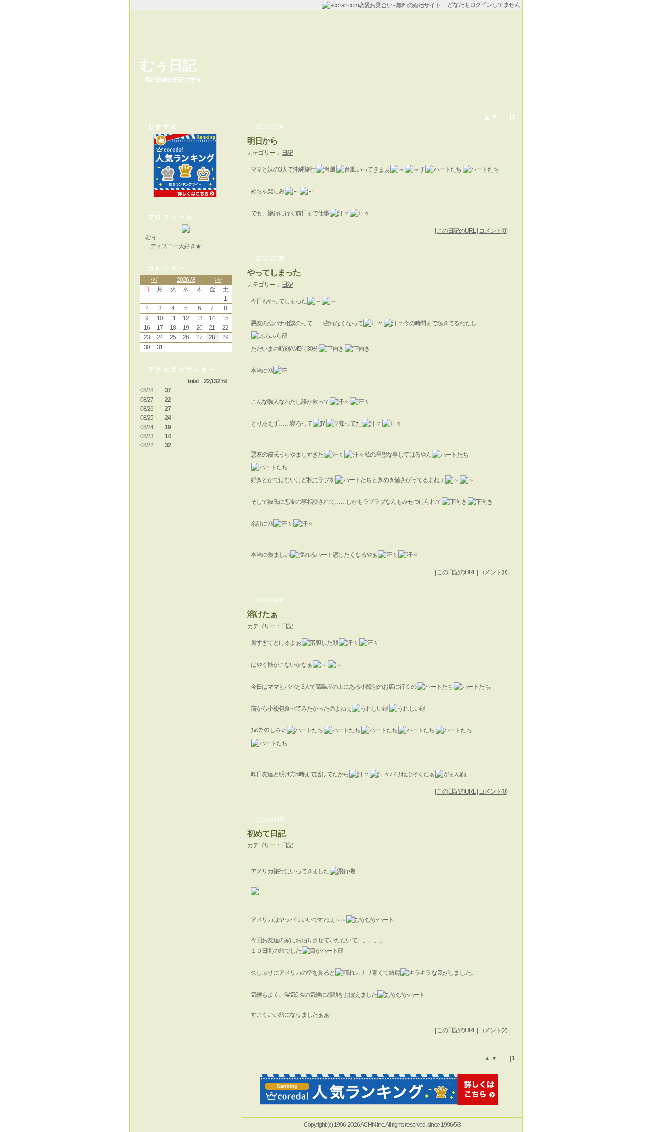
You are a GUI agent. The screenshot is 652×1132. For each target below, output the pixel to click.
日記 (287, 152)
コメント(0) (493, 230)
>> (218, 280)
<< (154, 280)
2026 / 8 (186, 280)
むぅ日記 (168, 65)
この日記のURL (456, 230)
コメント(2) (493, 1030)
